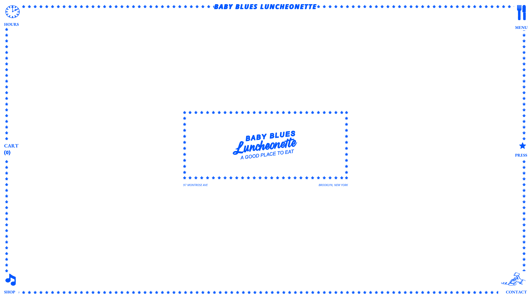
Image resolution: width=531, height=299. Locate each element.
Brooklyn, (333, 185)
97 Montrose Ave (195, 185)
